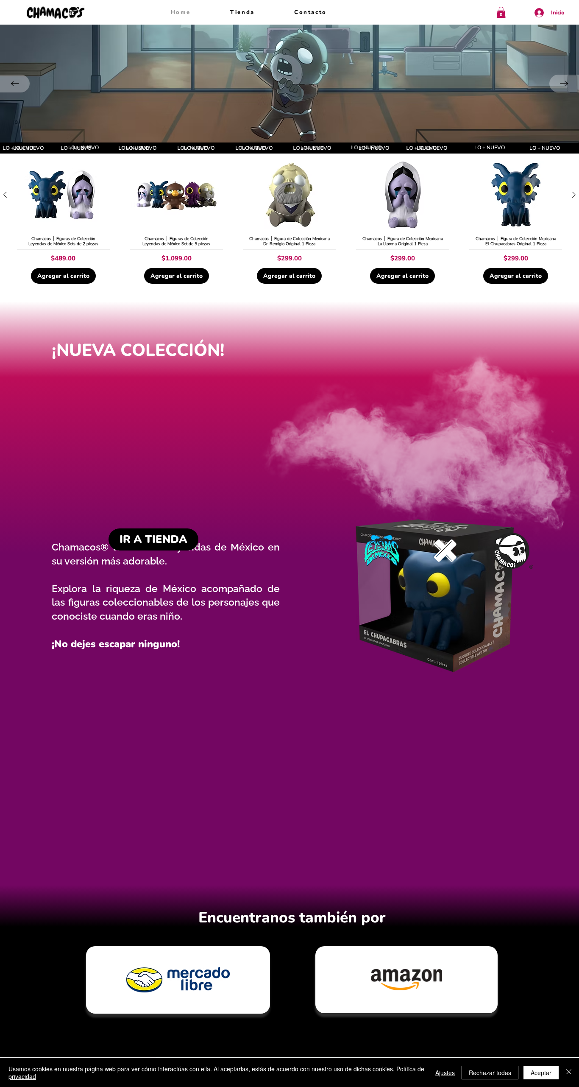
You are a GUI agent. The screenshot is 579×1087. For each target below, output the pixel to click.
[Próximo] (564, 83)
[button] (501, 12)
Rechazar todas (490, 1072)
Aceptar (541, 1072)
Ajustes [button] (445, 1072)
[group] (289, 224)
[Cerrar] (569, 1072)
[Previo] (15, 83)
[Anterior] (5, 195)
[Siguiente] (574, 195)
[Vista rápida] (63, 195)
